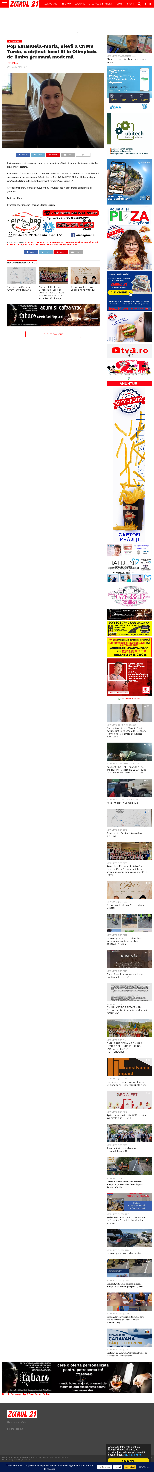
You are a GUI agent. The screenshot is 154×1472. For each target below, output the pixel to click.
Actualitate (50, 4)
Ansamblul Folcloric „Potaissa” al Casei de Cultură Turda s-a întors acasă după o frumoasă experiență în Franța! (51, 293)
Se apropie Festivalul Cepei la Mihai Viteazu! (83, 288)
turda (62, 244)
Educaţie (80, 4)
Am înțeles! (128, 1461)
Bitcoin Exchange (11, 1394)
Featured (28, 244)
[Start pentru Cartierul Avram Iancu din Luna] (21, 283)
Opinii (120, 4)
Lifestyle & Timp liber (100, 4)
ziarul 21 (72, 244)
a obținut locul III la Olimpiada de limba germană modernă (58, 242)
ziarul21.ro (13, 63)
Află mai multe (132, 1454)
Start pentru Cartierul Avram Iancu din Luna (19, 288)
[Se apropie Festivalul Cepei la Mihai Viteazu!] (85, 283)
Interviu (66, 4)
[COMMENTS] (83, 153)
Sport (130, 4)
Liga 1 (25, 1394)
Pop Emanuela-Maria (46, 244)
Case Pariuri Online (39, 1394)
